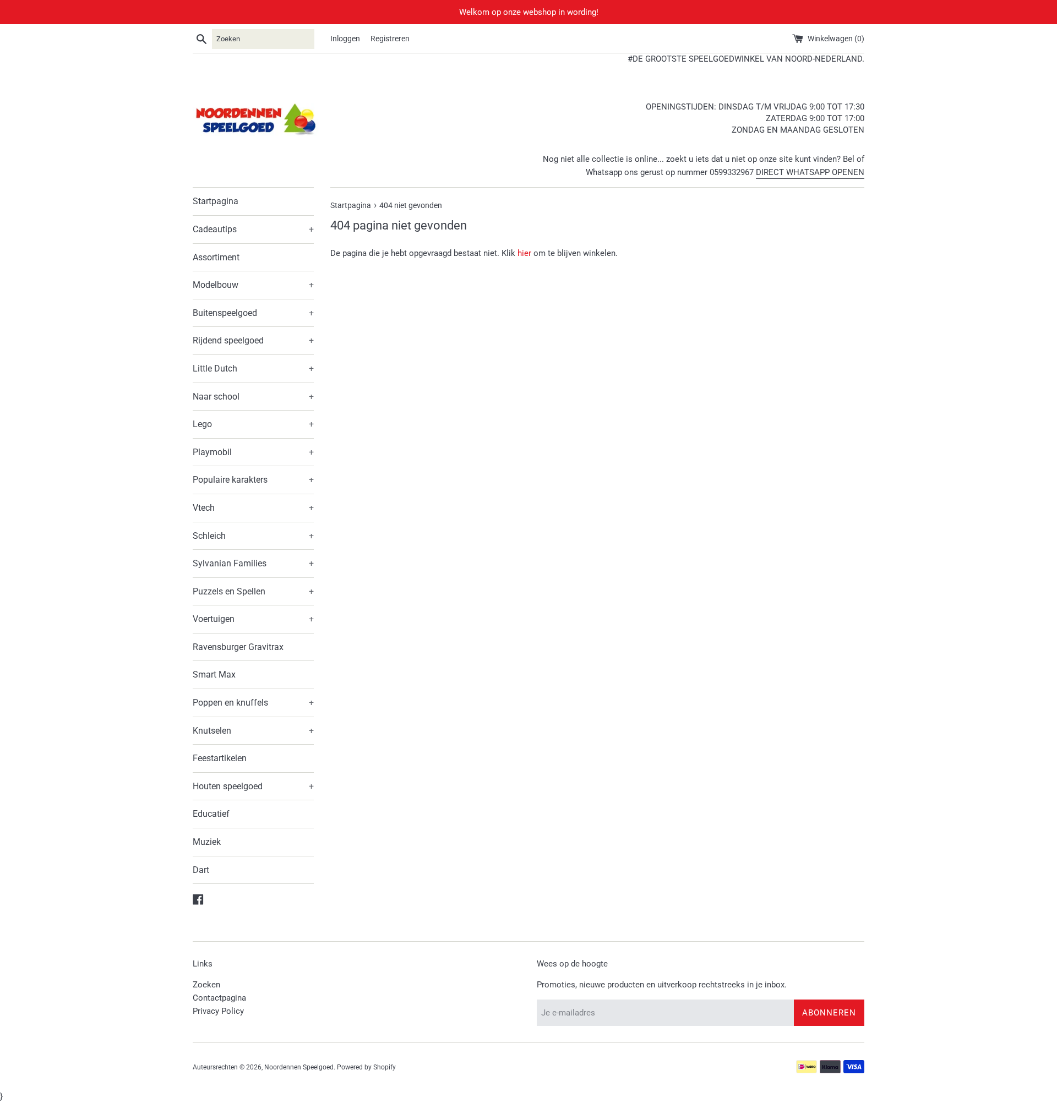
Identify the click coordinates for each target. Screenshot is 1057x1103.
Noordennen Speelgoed (299, 1067)
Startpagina (215, 201)
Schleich (253, 536)
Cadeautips (253, 229)
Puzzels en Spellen (253, 591)
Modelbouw (253, 285)
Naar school (253, 396)
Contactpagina (219, 998)
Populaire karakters (253, 479)
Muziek (207, 842)
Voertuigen (253, 619)
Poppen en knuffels (253, 702)
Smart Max (214, 674)
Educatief (211, 814)
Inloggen (345, 38)
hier (524, 253)
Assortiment (216, 257)
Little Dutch (253, 368)
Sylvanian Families (253, 563)
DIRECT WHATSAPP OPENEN (810, 172)
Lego (253, 424)
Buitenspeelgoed (253, 313)
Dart (201, 870)
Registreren (390, 38)
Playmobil (253, 452)
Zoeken (206, 985)
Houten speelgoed (253, 786)
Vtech (253, 508)
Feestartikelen (220, 758)
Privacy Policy (218, 1011)
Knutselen (253, 730)
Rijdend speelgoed (253, 340)
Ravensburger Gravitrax (238, 647)
